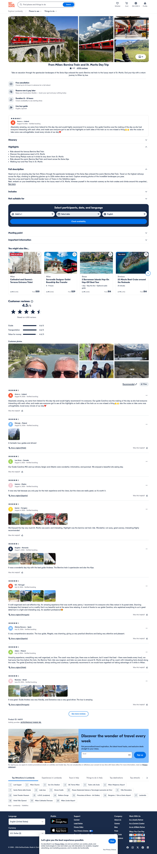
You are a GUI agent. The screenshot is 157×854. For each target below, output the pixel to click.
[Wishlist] (117, 3)
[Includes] (146, 191)
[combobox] (40, 4)
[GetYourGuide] (11, 4)
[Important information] (146, 239)
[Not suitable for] (146, 198)
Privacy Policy (78, 827)
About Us (117, 820)
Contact (77, 820)
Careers (117, 823)
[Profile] (145, 3)
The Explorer (118, 838)
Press (116, 831)
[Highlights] (146, 146)
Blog (116, 827)
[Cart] (126, 3)
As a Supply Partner (136, 820)
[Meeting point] (146, 232)
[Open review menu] (147, 395)
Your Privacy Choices (81, 831)
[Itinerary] (146, 139)
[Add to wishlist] (39, 254)
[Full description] (146, 169)
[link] (24, 273)
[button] (78, 68)
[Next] (148, 273)
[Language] (136, 3)
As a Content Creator (136, 823)
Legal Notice (78, 823)
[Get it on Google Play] (59, 821)
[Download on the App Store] (59, 830)
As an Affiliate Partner (137, 827)
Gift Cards (118, 834)
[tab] (23, 778)
